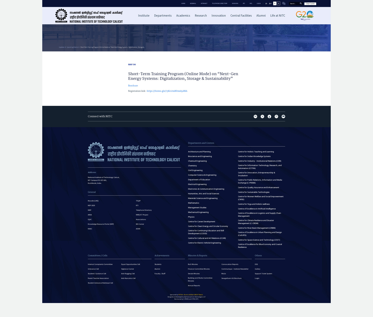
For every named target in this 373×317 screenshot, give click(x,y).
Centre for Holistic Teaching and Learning (256, 151)
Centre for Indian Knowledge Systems (254, 156)
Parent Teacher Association (98, 278)
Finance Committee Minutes (199, 269)
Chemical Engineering (197, 161)
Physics (191, 217)
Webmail (193, 3)
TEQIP (138, 201)
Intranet (204, 3)
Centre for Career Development (201, 221)
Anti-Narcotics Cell (128, 278)
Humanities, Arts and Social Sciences (203, 193)
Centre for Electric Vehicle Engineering (204, 243)
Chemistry (192, 165)
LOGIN (259, 3)
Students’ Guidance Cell (97, 273)
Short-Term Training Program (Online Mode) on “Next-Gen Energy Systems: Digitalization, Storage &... (112, 47)
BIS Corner (140, 224)
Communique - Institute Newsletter (234, 269)
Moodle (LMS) (93, 201)
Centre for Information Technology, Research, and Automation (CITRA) (260, 166)
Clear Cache (310, 4)
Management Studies (197, 207)
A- (266, 3)
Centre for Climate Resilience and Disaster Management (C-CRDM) (256, 222)
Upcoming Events (72, 47)
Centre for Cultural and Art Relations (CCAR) (207, 238)
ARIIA (90, 215)
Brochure (133, 86)
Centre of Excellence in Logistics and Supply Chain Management (259, 214)
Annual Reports (194, 285)
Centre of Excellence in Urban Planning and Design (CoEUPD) (260, 233)
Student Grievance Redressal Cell (100, 283)
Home (183, 3)
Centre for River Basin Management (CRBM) (257, 228)
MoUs (223, 273)
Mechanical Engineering (198, 212)
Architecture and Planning (199, 151)
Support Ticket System (263, 273)
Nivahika (235, 3)
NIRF (89, 210)
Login (257, 278)
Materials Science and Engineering (203, 198)
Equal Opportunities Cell (130, 264)
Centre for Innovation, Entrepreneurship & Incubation (256, 174)
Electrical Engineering (197, 184)
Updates (61, 47)
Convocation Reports (229, 264)
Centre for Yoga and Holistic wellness (254, 204)
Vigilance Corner (127, 269)
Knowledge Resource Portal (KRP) (101, 224)
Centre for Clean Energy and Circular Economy (208, 226)
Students (158, 264)
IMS (251, 3)
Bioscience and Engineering (200, 156)
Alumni (157, 269)
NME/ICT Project (142, 215)
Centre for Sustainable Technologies (254, 192)
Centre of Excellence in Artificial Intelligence (257, 208)
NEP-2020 (91, 205)
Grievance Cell (93, 269)
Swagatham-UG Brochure (231, 278)
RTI (244, 3)
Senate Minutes (194, 273)
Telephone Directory (219, 3)
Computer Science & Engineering (202, 175)
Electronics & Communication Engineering (206, 189)
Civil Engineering (195, 170)
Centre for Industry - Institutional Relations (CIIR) (259, 161)
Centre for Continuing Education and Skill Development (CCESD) (206, 232)
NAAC (90, 229)
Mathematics (193, 203)
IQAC (90, 219)
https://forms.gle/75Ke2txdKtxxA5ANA (167, 91)
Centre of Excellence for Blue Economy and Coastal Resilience (260, 245)
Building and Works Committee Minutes (200, 279)
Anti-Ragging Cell (128, 273)
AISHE (138, 229)
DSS (256, 264)
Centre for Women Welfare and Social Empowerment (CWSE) (261, 198)
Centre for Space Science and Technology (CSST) (259, 240)
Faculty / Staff (160, 273)
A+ (270, 3)
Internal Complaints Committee (100, 264)
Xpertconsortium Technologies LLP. (194, 297)
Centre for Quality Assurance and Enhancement (258, 187)
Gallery (257, 269)
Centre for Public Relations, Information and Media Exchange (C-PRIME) (260, 181)
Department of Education (199, 179)
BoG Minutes (193, 264)
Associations (141, 219)
